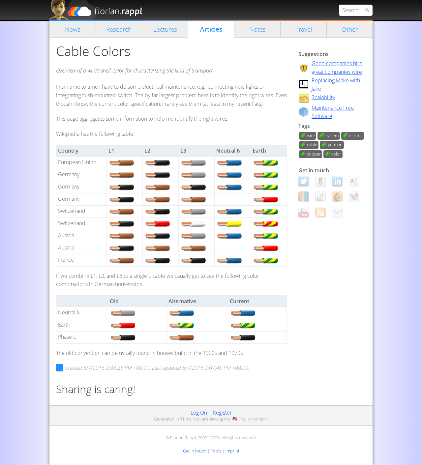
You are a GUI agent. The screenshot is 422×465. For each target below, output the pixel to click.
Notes (257, 29)
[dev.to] (303, 196)
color (336, 154)
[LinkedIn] (337, 181)
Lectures (165, 29)
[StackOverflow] (320, 196)
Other (350, 29)
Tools (216, 451)
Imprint (232, 451)
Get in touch (194, 451)
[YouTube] (303, 212)
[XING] (354, 181)
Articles (211, 29)
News (72, 29)
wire (311, 135)
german (335, 145)
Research (119, 29)
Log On (199, 412)
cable (312, 145)
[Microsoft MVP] (354, 196)
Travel (303, 29)
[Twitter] (303, 181)
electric (356, 135)
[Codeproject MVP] (337, 196)
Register (222, 412)
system (332, 135)
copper (314, 154)
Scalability (323, 97)
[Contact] (337, 212)
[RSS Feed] (320, 212)
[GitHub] (320, 181)
